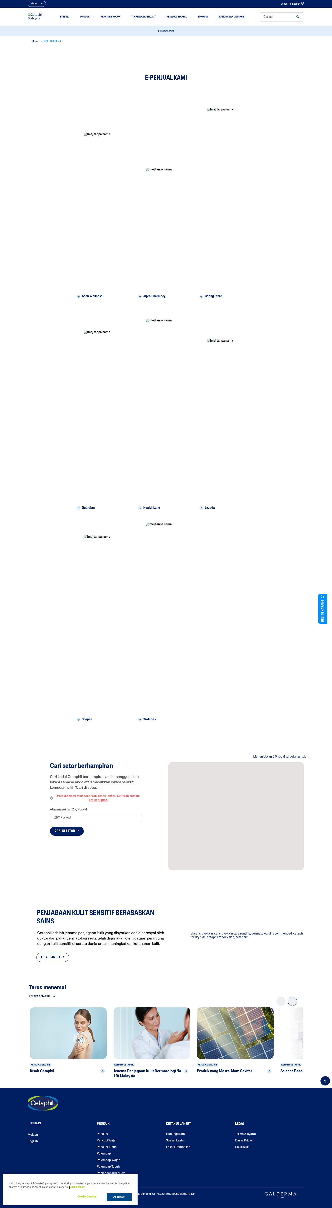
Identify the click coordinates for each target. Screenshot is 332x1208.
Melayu (33, 1134)
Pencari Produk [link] (110, 16)
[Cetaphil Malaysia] (43, 1103)
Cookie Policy (77, 1187)
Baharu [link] (64, 16)
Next (292, 1004)
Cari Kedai (35, 1123)
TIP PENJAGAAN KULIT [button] (143, 16)
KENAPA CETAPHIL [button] (177, 16)
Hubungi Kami (176, 1134)
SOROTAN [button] (203, 16)
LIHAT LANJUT (51, 957)
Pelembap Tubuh (108, 1166)
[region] (70, 1189)
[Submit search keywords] (297, 17)
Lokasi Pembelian (290, 4)
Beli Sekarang (322, 610)
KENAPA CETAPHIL (39, 996)
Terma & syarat (245, 1134)
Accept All (119, 1197)
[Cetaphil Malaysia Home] (36, 16)
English (33, 1141)
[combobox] (282, 17)
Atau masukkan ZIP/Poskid (68, 809)
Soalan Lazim (175, 1140)
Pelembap (104, 1153)
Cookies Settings (86, 1196)
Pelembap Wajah (108, 1160)
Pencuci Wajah (107, 1140)
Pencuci (102, 1134)
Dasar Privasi (244, 1140)
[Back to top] (325, 1080)
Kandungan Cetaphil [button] (231, 16)
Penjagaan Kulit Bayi (111, 1173)
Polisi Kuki (242, 1147)
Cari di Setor (65, 831)
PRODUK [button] (85, 16)
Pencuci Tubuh (107, 1147)
